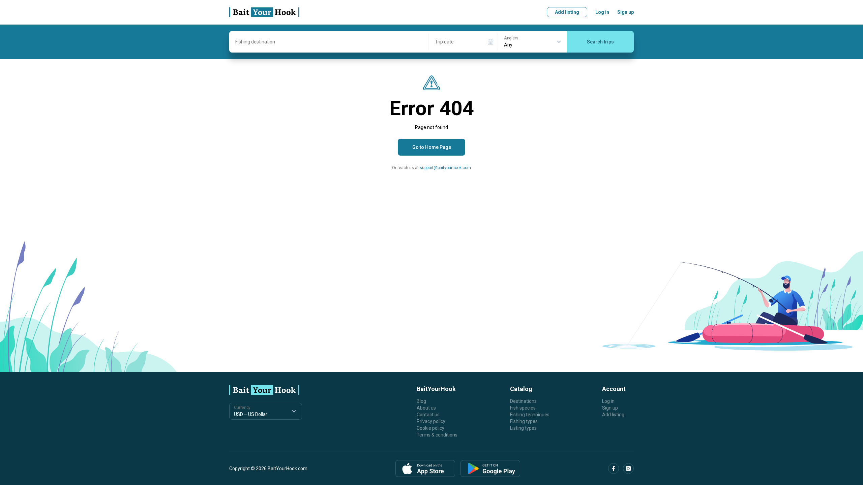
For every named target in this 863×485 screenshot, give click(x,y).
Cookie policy (430, 428)
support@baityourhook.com (445, 167)
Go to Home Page (431, 147)
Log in (602, 12)
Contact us (428, 414)
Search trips (600, 41)
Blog (421, 401)
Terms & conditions (437, 435)
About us (426, 408)
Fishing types (524, 421)
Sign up (625, 12)
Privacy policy (431, 421)
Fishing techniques (529, 414)
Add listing (567, 12)
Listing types (523, 428)
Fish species (523, 408)
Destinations (523, 401)
